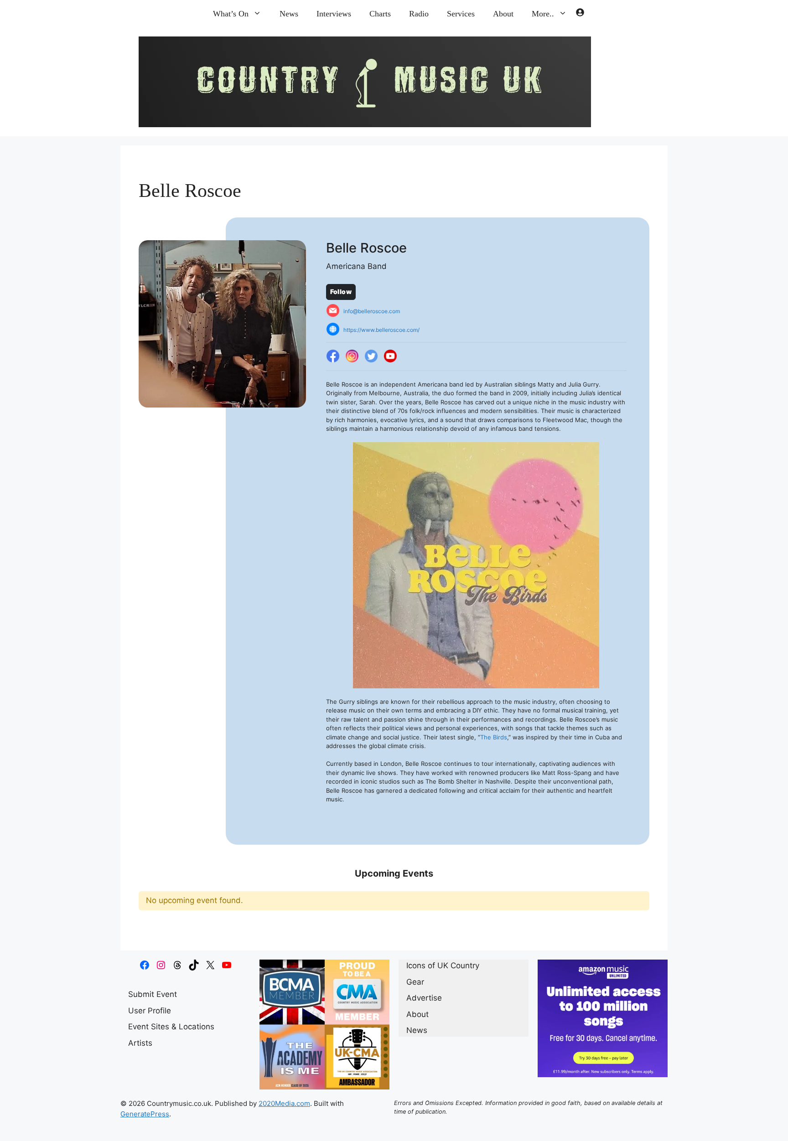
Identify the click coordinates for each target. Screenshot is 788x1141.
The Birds (493, 737)
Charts (380, 13)
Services (461, 13)
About (503, 13)
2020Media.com (284, 1103)
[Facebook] (333, 356)
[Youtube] (390, 356)
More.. (543, 13)
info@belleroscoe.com (371, 311)
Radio (419, 13)
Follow (341, 291)
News (289, 13)
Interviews (333, 13)
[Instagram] (352, 356)
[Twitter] (371, 356)
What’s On (231, 13)
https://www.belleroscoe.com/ (381, 329)
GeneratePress (144, 1114)
